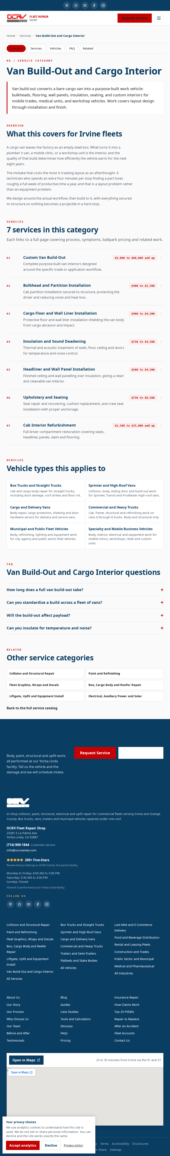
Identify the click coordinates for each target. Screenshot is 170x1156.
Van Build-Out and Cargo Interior (30, 972)
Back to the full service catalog (32, 708)
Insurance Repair (126, 997)
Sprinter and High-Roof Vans (81, 932)
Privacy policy (73, 1145)
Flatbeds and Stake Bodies (79, 961)
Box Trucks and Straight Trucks (82, 925)
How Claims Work (126, 1005)
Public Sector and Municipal (134, 959)
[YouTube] (85, 5)
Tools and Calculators (76, 1019)
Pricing (65, 1040)
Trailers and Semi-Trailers (78, 953)
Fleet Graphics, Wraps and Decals (34, 685)
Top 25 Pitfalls (124, 1012)
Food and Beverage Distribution (136, 937)
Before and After (18, 1033)
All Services (14, 979)
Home (11, 36)
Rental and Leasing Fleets (132, 944)
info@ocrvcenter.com (21, 850)
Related (88, 48)
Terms (104, 1144)
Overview (16, 48)
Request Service (135, 18)
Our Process (15, 1012)
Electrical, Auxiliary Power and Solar (115, 696)
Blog (64, 997)
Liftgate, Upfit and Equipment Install (36, 696)
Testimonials (15, 1040)
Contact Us (122, 1040)
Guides (65, 1005)
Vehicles (55, 48)
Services (25, 36)
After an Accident (126, 1026)
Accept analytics (22, 1145)
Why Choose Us (18, 1019)
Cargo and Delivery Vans (78, 939)
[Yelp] (76, 5)
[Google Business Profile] (66, 5)
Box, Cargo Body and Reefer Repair (115, 685)
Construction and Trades (131, 952)
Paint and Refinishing (104, 673)
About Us (13, 997)
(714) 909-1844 (144, 752)
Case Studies (69, 1012)
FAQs (64, 1033)
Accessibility (120, 1144)
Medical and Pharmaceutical (134, 966)
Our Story (13, 1005)
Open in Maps (23, 1060)
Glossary (67, 1026)
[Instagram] (103, 5)
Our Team (13, 1026)
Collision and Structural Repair (32, 673)
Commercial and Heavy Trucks (82, 946)
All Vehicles (68, 968)
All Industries (123, 973)
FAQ (72, 48)
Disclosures (140, 1144)
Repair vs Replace (126, 1019)
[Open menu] (158, 18)
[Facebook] (94, 5)
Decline (51, 1145)
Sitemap (115, 1150)
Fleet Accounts (124, 1033)
